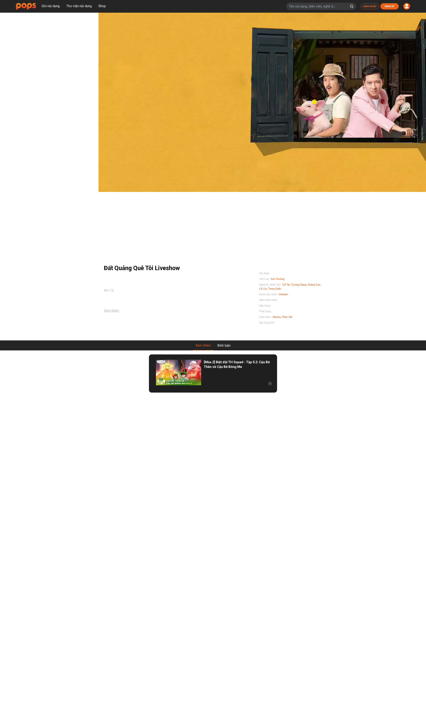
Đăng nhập (370, 6)
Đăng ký (389, 6)
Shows (277, 317)
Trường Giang (298, 284)
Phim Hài (287, 317)
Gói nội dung (51, 6)
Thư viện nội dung (79, 6)
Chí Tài (286, 284)
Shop (102, 6)
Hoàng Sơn (314, 284)
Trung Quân (274, 288)
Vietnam (283, 294)
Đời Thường (277, 279)
